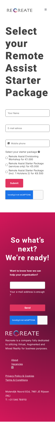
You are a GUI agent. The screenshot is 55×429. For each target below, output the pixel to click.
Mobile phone (13, 136)
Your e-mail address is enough (27, 293)
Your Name (11, 106)
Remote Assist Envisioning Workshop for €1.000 (23, 158)
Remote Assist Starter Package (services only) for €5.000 (26, 165)
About (14, 359)
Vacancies (17, 364)
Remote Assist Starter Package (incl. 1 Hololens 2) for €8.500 (26, 172)
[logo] (19, 9)
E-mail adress (13, 121)
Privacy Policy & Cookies (19, 375)
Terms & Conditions (16, 380)
